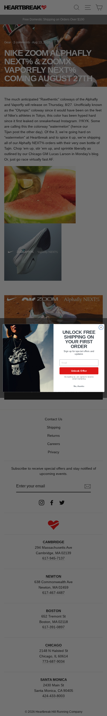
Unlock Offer (79, 370)
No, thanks (79, 386)
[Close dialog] (101, 327)
